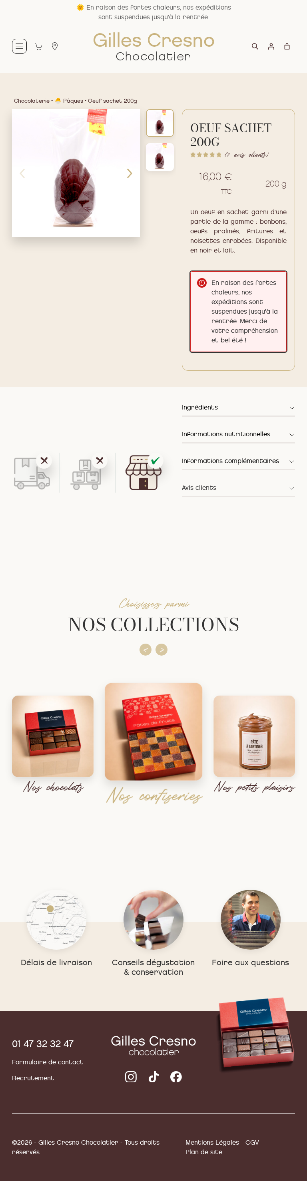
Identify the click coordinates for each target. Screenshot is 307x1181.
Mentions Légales (212, 1142)
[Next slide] (161, 650)
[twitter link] (131, 1077)
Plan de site (203, 1152)
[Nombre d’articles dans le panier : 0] (287, 46)
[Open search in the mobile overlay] (259, 49)
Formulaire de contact (48, 1062)
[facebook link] (176, 1077)
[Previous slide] (146, 650)
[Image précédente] (22, 173)
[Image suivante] (130, 173)
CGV (252, 1142)
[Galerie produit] (76, 173)
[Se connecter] (271, 46)
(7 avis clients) (247, 154)
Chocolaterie (32, 100)
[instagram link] (154, 1077)
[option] (160, 157)
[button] (238, 409)
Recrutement (33, 1078)
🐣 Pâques (68, 100)
